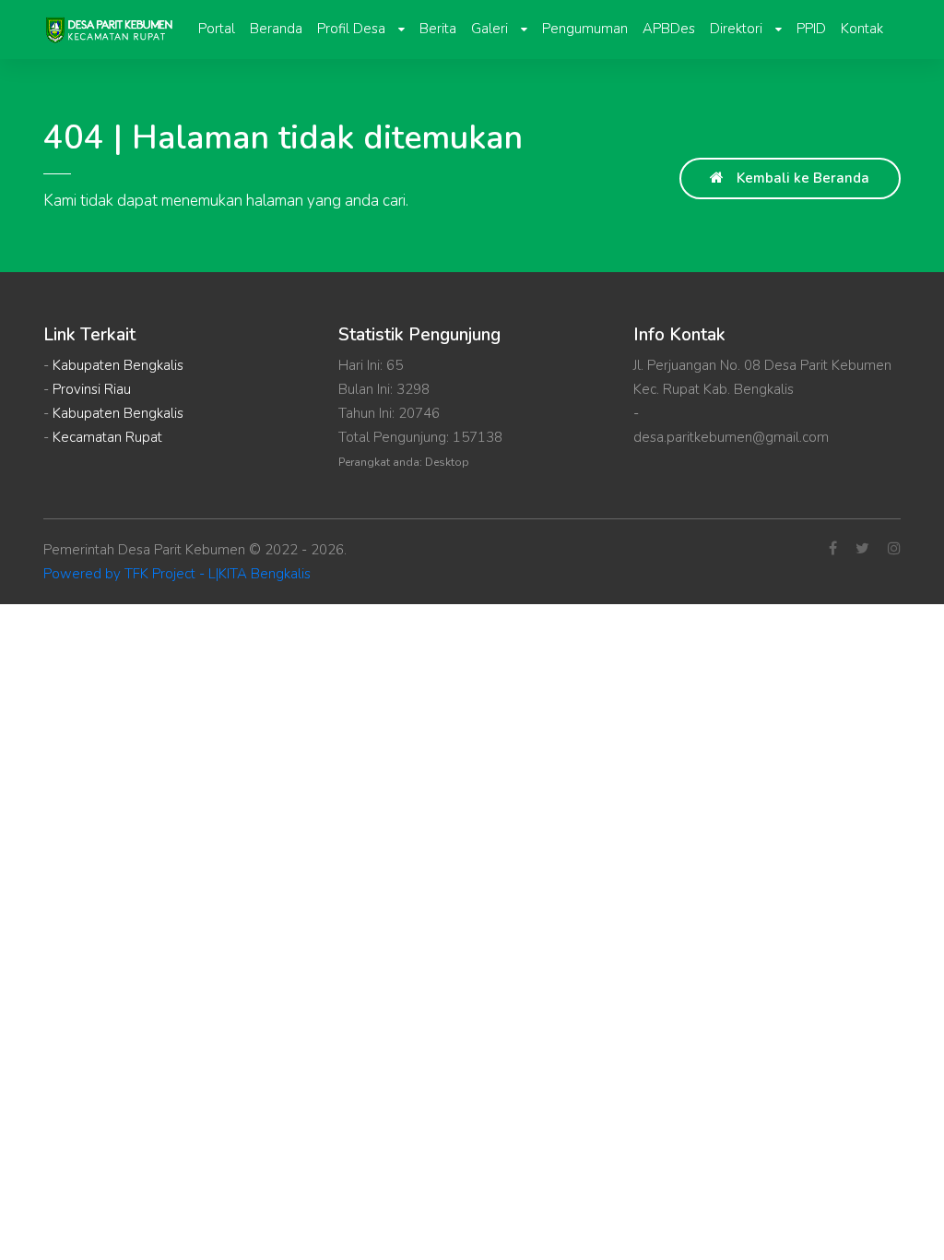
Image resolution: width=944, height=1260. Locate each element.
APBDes (669, 28)
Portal (216, 28)
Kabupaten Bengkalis (118, 365)
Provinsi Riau (92, 389)
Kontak (862, 28)
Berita (437, 28)
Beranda (276, 28)
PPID (811, 28)
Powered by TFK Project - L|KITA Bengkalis (177, 574)
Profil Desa (353, 28)
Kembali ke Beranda (801, 178)
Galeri (491, 28)
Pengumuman (585, 28)
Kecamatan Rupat (107, 437)
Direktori (738, 28)
